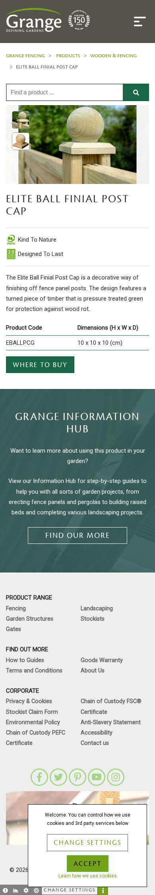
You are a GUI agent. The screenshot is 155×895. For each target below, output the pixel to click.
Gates (13, 629)
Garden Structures (29, 619)
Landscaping (97, 608)
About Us (93, 670)
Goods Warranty (102, 660)
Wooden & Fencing (113, 55)
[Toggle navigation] (140, 21)
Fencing (16, 608)
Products (68, 55)
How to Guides (25, 660)
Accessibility (96, 732)
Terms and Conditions (34, 670)
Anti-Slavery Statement (111, 722)
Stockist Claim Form (32, 712)
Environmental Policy (33, 722)
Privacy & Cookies (29, 701)
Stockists (93, 619)
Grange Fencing (25, 55)
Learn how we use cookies (87, 876)
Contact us (95, 743)
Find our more (77, 535)
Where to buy (40, 365)
